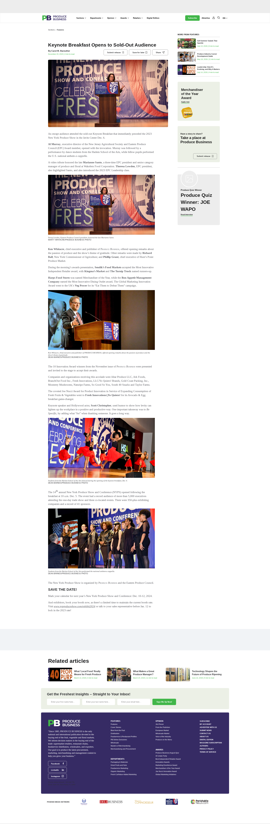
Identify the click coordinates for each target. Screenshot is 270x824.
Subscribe (192, 18)
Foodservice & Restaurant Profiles (124, 737)
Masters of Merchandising (120, 746)
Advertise (206, 18)
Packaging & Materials (119, 762)
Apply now (185, 102)
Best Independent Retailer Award (168, 759)
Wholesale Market (162, 734)
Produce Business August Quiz (167, 753)
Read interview (187, 215)
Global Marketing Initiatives (166, 774)
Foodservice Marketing (119, 768)
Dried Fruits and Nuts (119, 765)
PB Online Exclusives (119, 740)
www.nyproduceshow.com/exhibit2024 (74, 606)
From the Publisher (163, 727)
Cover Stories (116, 727)
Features (60, 30)
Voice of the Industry (163, 737)
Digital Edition (153, 18)
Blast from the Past (118, 730)
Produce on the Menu (164, 740)
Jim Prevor (160, 724)
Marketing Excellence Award (166, 765)
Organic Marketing (118, 771)
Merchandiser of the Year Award (168, 768)
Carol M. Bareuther (60, 51)
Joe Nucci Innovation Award (166, 771)
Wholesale (115, 743)
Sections (51, 30)
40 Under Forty (161, 756)
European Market (162, 730)
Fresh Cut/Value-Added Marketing (124, 774)
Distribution (115, 734)
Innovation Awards (163, 762)
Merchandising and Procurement (123, 749)
